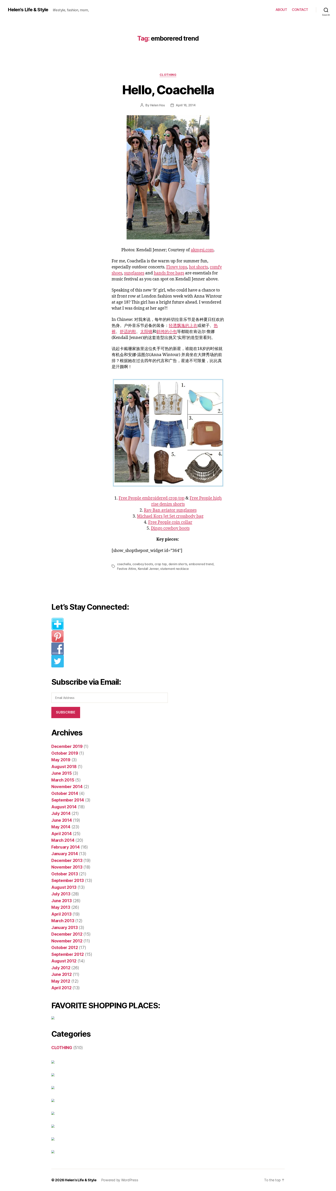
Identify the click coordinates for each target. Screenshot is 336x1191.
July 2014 (61, 813)
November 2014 (67, 786)
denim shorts (178, 564)
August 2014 (64, 806)
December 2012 (66, 934)
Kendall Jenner (148, 569)
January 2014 (64, 853)
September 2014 (67, 800)
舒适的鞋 (128, 331)
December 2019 (67, 746)
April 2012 (61, 987)
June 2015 (61, 773)
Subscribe (65, 712)
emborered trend (201, 564)
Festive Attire (126, 569)
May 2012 (60, 981)
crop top (161, 564)
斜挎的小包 (167, 331)
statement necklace (174, 569)
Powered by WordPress (119, 1180)
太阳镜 (146, 331)
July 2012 (60, 967)
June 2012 (61, 974)
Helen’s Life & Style (80, 1180)
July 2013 (60, 894)
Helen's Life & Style (28, 9)
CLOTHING (168, 75)
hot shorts (198, 267)
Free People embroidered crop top (152, 498)
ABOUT (281, 10)
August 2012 (63, 961)
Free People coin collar (170, 522)
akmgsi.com (202, 250)
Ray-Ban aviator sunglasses (170, 510)
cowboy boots (142, 564)
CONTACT (300, 10)
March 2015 (62, 780)
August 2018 (64, 766)
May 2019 (60, 759)
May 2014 (60, 826)
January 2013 (64, 927)
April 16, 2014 (185, 105)
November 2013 (66, 867)
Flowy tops (176, 267)
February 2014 (65, 847)
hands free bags (169, 273)
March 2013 (62, 920)
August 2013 (63, 887)
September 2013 (67, 880)
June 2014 (61, 820)
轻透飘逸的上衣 (183, 325)
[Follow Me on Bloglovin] (112, 624)
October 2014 (64, 793)
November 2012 (66, 941)
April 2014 (61, 833)
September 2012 (67, 954)
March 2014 (62, 840)
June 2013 (61, 900)
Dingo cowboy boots (170, 528)
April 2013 (61, 914)
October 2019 (64, 753)
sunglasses (134, 273)
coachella (124, 564)
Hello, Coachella (168, 89)
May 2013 (60, 907)
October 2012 (64, 947)
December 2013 (66, 860)
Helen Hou (157, 105)
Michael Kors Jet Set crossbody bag (170, 516)
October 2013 (64, 873)
